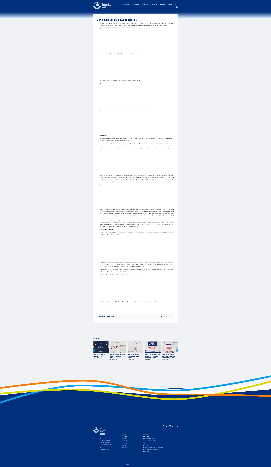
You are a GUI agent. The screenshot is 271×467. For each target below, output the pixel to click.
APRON (144, 464)
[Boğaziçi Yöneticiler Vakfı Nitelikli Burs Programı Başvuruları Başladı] (135, 341)
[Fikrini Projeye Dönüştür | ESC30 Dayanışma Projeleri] (101, 341)
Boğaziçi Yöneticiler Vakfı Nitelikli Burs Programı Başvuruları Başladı (135, 356)
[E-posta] (171, 317)
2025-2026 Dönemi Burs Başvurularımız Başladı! (169, 355)
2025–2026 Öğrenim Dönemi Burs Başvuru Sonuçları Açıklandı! (151, 356)
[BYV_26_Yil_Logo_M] (100, 428)
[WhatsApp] (169, 317)
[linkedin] (177, 426)
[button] (175, 4)
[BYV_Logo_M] (102, 2)
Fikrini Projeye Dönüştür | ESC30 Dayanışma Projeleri (100, 356)
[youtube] (173, 426)
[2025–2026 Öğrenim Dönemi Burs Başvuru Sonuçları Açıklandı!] (153, 341)
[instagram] (170, 426)
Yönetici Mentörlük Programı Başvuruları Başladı (116, 356)
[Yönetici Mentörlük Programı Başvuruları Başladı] (118, 341)
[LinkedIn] (166, 317)
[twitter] (167, 426)
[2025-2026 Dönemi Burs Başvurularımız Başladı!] (170, 341)
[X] (164, 317)
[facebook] (163, 426)
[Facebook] (161, 317)
